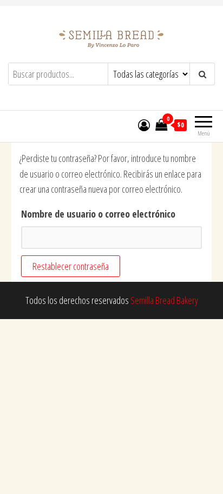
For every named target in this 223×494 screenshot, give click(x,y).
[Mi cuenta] (144, 125)
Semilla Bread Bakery (164, 300)
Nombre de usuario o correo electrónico (98, 213)
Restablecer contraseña (70, 266)
